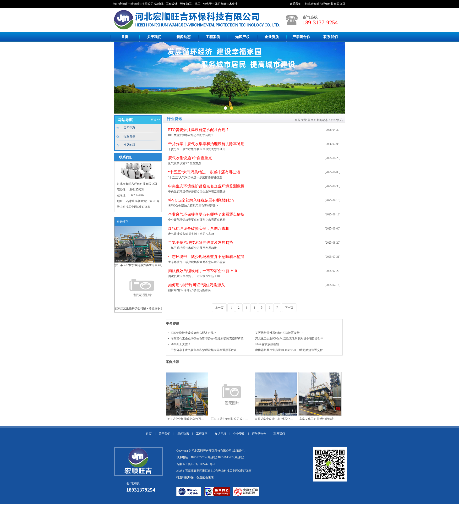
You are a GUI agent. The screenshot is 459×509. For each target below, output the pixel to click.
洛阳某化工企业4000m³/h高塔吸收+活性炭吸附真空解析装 (207, 338)
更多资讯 (172, 323)
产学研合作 (301, 37)
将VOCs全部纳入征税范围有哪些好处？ (201, 200)
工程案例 (213, 37)
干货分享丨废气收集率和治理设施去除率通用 (206, 144)
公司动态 (129, 127)
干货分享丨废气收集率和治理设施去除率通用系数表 (204, 350)
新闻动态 (183, 37)
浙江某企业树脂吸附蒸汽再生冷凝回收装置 (142, 265)
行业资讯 (129, 136)
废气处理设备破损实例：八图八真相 (198, 228)
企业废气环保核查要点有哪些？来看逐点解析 (206, 214)
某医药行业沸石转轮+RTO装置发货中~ (279, 332)
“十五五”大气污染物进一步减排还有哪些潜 (204, 172)
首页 (124, 37)
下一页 (289, 307)
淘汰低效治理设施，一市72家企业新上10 (202, 271)
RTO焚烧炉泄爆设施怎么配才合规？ (198, 130)
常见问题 (129, 145)
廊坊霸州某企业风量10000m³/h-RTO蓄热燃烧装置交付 (289, 350)
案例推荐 (172, 362)
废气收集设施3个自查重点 (190, 158)
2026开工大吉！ (181, 344)
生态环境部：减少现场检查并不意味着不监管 (206, 257)
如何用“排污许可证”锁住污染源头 (196, 285)
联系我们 (295, 3)
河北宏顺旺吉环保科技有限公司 (325, 3)
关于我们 (154, 37)
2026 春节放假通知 (267, 344)
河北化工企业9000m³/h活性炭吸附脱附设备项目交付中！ (290, 338)
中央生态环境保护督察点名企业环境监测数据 (206, 186)
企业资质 (272, 37)
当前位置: (301, 120)
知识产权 (242, 37)
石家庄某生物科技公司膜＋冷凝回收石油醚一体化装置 (142, 309)
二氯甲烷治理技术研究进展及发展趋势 (200, 243)
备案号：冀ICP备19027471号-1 (195, 464)
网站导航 (125, 120)
